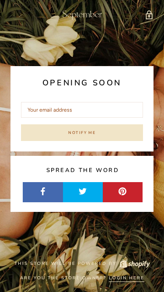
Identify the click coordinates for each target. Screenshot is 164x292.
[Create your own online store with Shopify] (134, 263)
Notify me (82, 132)
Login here (126, 278)
